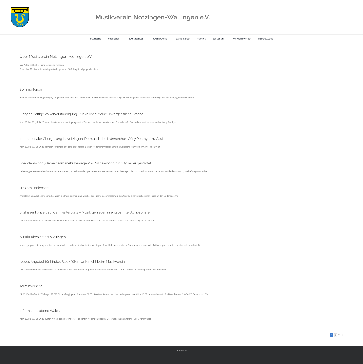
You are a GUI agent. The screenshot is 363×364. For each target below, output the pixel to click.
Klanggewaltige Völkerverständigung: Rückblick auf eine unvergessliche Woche (81, 114)
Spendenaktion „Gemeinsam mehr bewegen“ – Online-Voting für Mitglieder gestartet (85, 163)
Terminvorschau (32, 286)
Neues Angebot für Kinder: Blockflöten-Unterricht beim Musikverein (72, 262)
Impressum (181, 350)
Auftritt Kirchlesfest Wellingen (43, 237)
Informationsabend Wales (40, 311)
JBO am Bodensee (34, 188)
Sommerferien (31, 89)
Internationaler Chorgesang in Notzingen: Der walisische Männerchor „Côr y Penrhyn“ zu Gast (91, 139)
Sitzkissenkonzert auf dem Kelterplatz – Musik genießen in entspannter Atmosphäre (85, 212)
